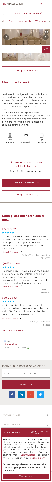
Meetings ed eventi (20, 21)
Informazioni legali (11, 415)
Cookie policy (37, 458)
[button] (3, 13)
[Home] (12, 4)
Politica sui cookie (11, 424)
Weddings (41, 21)
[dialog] (26, 454)
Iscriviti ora (26, 384)
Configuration (28, 454)
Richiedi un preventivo (26, 182)
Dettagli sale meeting (26, 70)
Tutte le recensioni (12, 330)
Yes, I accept (26, 476)
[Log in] (43, 4)
